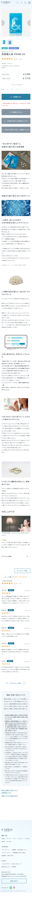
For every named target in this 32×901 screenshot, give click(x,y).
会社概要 (13, 849)
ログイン (21, 2)
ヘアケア (14, 838)
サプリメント (20, 838)
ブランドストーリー (6, 849)
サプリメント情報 (6, 556)
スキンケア (8, 838)
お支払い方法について (16, 864)
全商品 (3, 838)
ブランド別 (8, 841)
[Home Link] (5, 2)
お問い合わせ (14, 881)
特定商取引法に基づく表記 (19, 852)
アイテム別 (27, 838)
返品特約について (6, 792)
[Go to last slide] (3, 23)
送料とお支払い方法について (10, 790)
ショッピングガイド (6, 864)
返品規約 (4, 855)
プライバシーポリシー (6, 852)
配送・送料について (6, 866)
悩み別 (3, 841)
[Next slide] (28, 23)
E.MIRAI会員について (22, 849)
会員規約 (14, 866)
